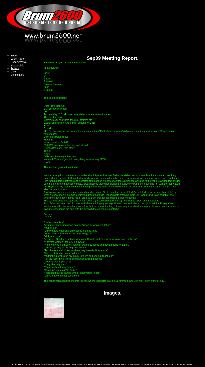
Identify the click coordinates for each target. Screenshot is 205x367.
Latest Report (18, 58)
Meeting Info (17, 65)
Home (14, 55)
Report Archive (19, 62)
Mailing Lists (17, 74)
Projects (15, 68)
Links (13, 71)
